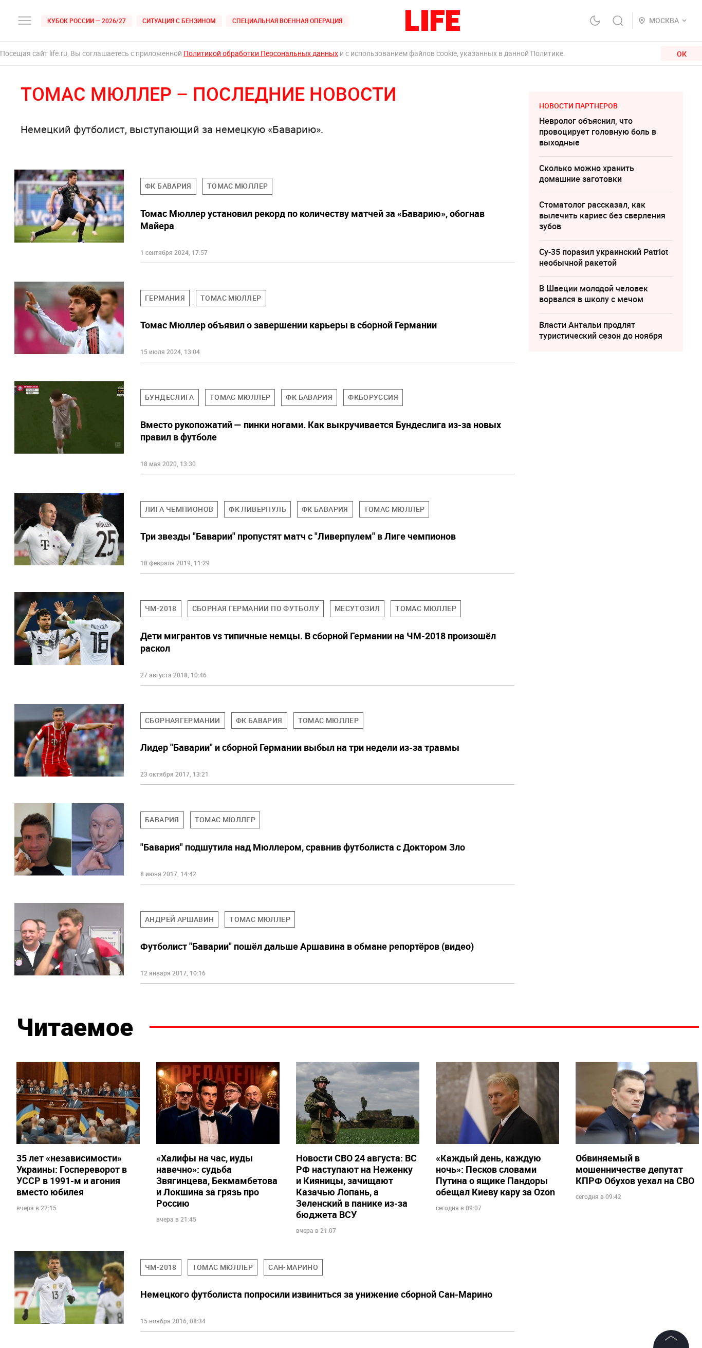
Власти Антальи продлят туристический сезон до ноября (600, 330)
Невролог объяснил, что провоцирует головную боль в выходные (597, 131)
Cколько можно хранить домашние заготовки (586, 173)
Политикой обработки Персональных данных (260, 53)
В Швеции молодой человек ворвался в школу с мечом (593, 294)
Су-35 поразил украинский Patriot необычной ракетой (603, 257)
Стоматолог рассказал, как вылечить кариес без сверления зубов (602, 215)
